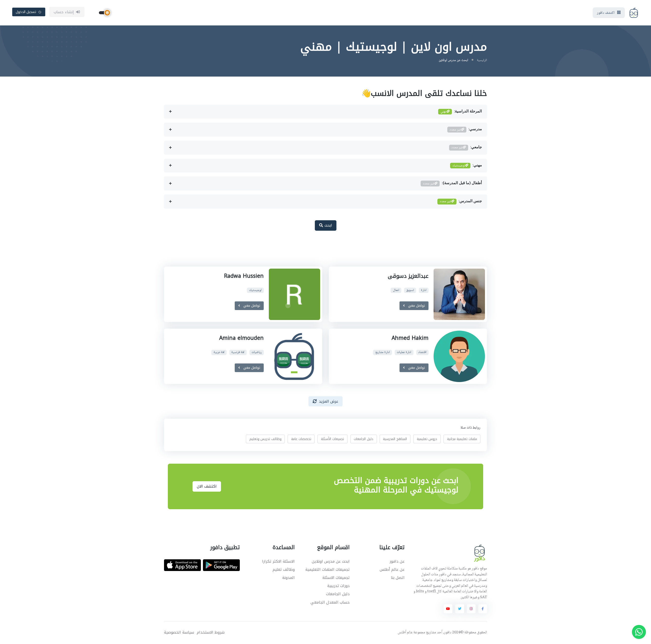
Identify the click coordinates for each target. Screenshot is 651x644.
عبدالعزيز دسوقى (408, 276)
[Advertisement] (321, 251)
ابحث (327, 225)
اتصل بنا (398, 577)
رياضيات (256, 352)
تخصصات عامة (301, 439)
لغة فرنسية (237, 352)
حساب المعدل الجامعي (330, 602)
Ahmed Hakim (410, 338)
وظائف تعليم (284, 569)
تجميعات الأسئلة (332, 439)
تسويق (410, 290)
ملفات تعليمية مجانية (462, 439)
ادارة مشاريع (382, 352)
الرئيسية (482, 60)
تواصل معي (416, 305)
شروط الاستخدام (211, 632)
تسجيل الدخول (26, 12)
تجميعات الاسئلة (336, 577)
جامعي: (466, 147)
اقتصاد (422, 352)
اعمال (396, 290)
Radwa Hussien (244, 276)
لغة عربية (219, 352)
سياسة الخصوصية (179, 632)
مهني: (467, 165)
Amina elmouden (241, 338)
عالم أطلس (405, 632)
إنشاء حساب (64, 12)
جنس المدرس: (461, 201)
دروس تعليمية (427, 439)
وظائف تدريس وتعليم (265, 439)
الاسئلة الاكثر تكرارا (278, 561)
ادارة (423, 290)
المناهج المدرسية (395, 439)
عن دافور (397, 561)
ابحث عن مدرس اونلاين (331, 561)
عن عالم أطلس (392, 569)
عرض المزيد (328, 401)
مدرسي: (466, 130)
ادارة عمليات (404, 352)
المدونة (288, 577)
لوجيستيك (255, 290)
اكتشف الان (207, 486)
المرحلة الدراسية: (461, 111)
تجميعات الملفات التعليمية (327, 569)
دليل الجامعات (363, 439)
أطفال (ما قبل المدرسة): (452, 183)
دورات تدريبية (338, 585)
